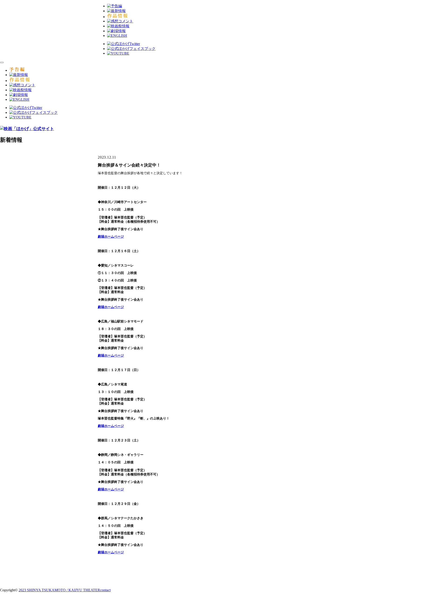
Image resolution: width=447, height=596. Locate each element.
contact (105, 590)
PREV (193, 571)
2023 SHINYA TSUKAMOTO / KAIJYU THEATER (59, 590)
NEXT (253, 571)
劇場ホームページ (111, 489)
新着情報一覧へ (226, 571)
